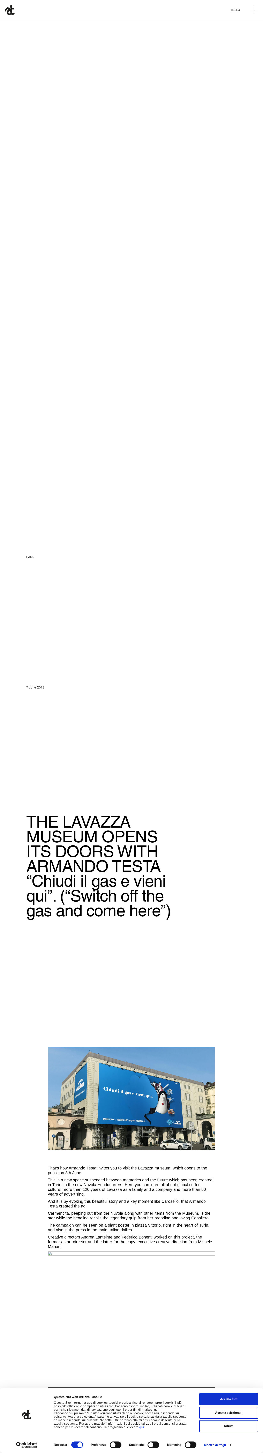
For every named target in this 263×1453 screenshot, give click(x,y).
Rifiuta (228, 1426)
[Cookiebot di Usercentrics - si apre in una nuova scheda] (27, 1445)
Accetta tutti (229, 1399)
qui (141, 1427)
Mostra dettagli (215, 1445)
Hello (235, 10)
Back (30, 557)
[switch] (115, 1444)
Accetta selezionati (228, 1412)
